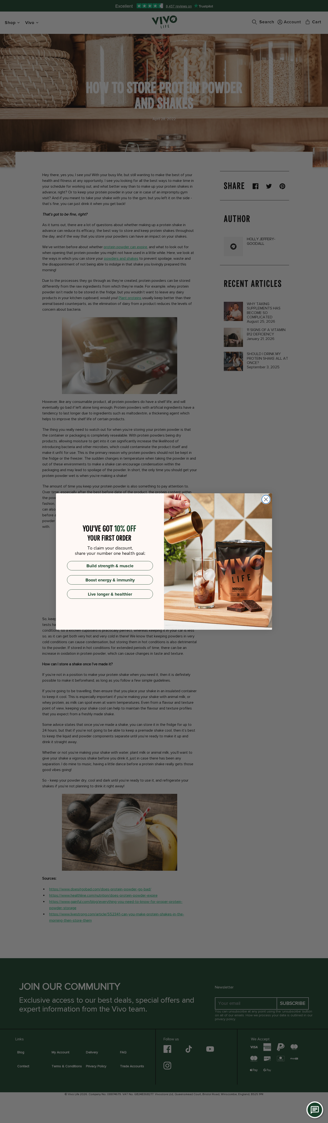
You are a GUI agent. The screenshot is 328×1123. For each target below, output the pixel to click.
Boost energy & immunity (110, 580)
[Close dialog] (266, 499)
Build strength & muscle (110, 566)
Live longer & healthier (110, 594)
